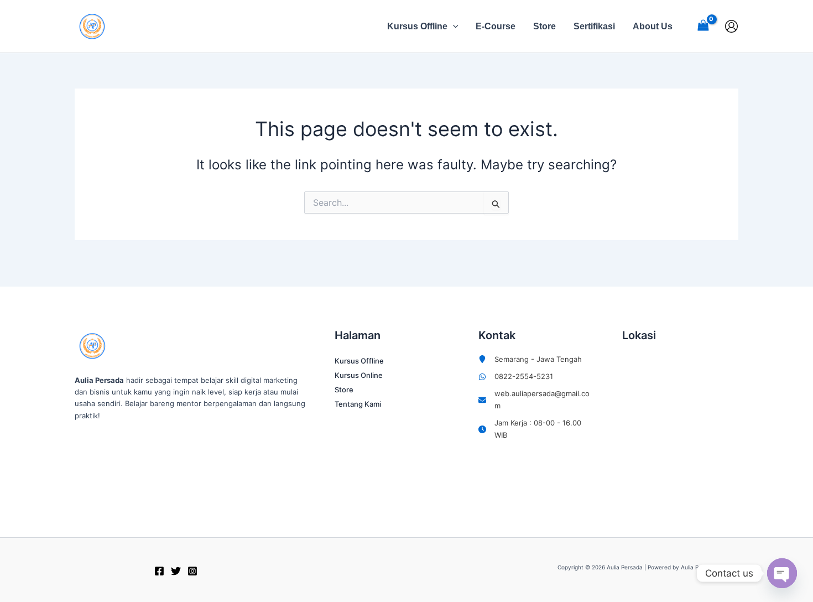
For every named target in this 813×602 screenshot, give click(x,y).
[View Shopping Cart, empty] (702, 26)
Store (544, 26)
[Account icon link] (731, 26)
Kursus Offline (417, 26)
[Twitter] (176, 571)
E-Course (495, 26)
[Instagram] (192, 571)
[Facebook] (159, 571)
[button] (452, 26)
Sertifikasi (594, 26)
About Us (653, 26)
